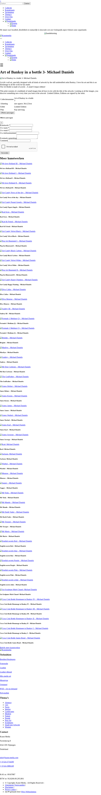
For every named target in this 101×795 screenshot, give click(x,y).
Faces (7, 707)
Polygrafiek (4, 693)
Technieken (9, 12)
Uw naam (4, 128)
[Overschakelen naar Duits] (13, 26)
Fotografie (4, 664)
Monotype (4, 680)
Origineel (3, 685)
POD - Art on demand (8, 689)
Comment (4, 141)
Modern (8, 714)
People (7, 718)
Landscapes (9, 711)
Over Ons (9, 17)
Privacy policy (10, 790)
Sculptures (9, 723)
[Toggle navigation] (1, 38)
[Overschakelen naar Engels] (13, 23)
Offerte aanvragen (7, 113)
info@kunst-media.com (9, 758)
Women (8, 727)
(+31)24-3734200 (7, 762)
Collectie (8, 8)
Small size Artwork (12, 725)
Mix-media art (5, 676)
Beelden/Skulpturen (7, 659)
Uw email (4, 130)
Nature (7, 716)
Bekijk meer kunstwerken (10, 648)
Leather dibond (6, 672)
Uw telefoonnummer (8, 133)
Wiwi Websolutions (28, 792)
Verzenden (4, 153)
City (6, 705)
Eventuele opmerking (8, 138)
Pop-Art (8, 720)
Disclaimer (9, 787)
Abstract (8, 703)
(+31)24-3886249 (7, 766)
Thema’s (8, 14)
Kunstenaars (10, 10)
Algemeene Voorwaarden (15, 785)
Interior (8, 709)
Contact (8, 19)
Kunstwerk (5, 125)
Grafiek (3, 668)
